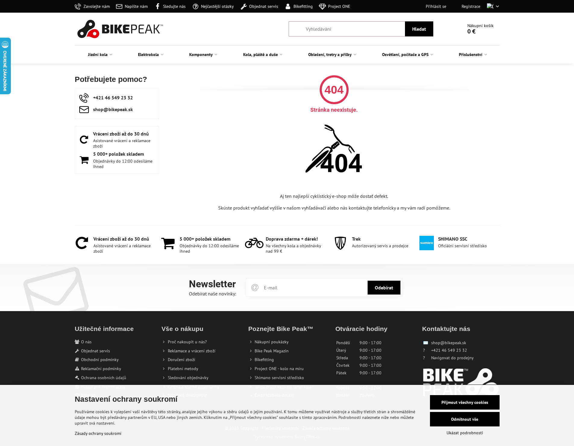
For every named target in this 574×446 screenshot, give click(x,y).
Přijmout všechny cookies (464, 402)
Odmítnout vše (464, 419)
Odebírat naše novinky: (212, 294)
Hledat (419, 29)
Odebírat (384, 288)
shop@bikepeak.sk (448, 342)
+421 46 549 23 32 (449, 350)
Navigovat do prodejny (452, 357)
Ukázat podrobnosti (465, 432)
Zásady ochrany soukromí (98, 433)
